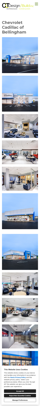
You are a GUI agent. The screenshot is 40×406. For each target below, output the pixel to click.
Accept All (20, 391)
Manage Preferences (20, 400)
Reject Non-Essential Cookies (20, 395)
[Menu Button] (36, 4)
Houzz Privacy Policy (18, 377)
